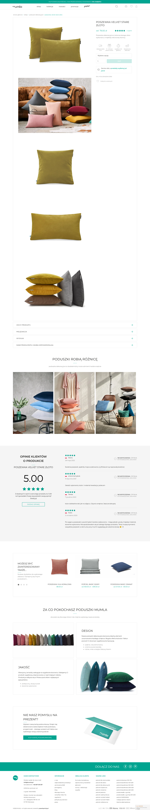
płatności (78, 785)
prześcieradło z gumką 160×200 (126, 795)
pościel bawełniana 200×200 (125, 787)
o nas (56, 780)
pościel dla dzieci (101, 782)
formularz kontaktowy (82, 780)
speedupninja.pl (44, 808)
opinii (129, 31)
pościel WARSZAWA (123, 797)
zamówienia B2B (60, 785)
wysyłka (77, 790)
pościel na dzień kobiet (103, 797)
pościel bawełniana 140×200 (125, 782)
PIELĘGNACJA (21, 332)
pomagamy (58, 787)
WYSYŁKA (20, 338)
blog (56, 790)
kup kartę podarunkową (40, 738)
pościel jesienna (100, 792)
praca (56, 802)
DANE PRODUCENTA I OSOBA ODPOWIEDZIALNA (34, 345)
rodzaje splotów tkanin (123, 800)
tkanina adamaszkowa (123, 802)
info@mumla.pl (28, 782)
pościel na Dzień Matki (102, 800)
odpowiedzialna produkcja (62, 782)
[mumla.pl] (17, 6)
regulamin (58, 797)
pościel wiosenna (101, 790)
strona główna (17, 15)
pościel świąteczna (101, 787)
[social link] (125, 767)
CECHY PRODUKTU (23, 325)
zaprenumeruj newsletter (82, 782)
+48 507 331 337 (38, 784)
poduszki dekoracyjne (36, 15)
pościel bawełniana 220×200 (125, 790)
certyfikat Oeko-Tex (60, 795)
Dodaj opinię (33, 504)
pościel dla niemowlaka (103, 780)
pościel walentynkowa (102, 795)
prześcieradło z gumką (123, 792)
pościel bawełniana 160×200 (125, 785)
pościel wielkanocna (102, 802)
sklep (26, 15)
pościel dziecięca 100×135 (124, 780)
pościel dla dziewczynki (103, 785)
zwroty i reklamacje (81, 787)
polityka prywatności (61, 800)
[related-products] (59, 566)
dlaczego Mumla (60, 792)
